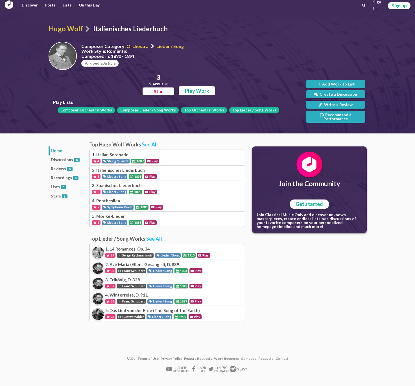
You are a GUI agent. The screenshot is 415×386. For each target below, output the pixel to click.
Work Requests (226, 358)
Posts (50, 5)
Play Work (197, 91)
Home (56, 150)
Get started (309, 204)
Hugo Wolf (66, 29)
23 (112, 317)
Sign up (399, 5)
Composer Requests (257, 358)
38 (112, 271)
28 (112, 301)
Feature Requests (198, 358)
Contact (282, 358)
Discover (30, 5)
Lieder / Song (170, 46)
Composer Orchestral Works (86, 110)
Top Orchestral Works (204, 110)
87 (112, 255)
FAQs (130, 358)
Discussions (64, 159)
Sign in (377, 5)
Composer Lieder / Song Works (148, 110)
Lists (67, 5)
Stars (58, 196)
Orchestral (138, 46)
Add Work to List (338, 84)
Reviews (61, 168)
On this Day (89, 5)
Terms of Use (148, 358)
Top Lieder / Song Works (254, 110)
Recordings (64, 177)
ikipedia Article (102, 63)
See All (150, 144)
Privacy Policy (171, 358)
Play (154, 161)
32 (112, 286)
